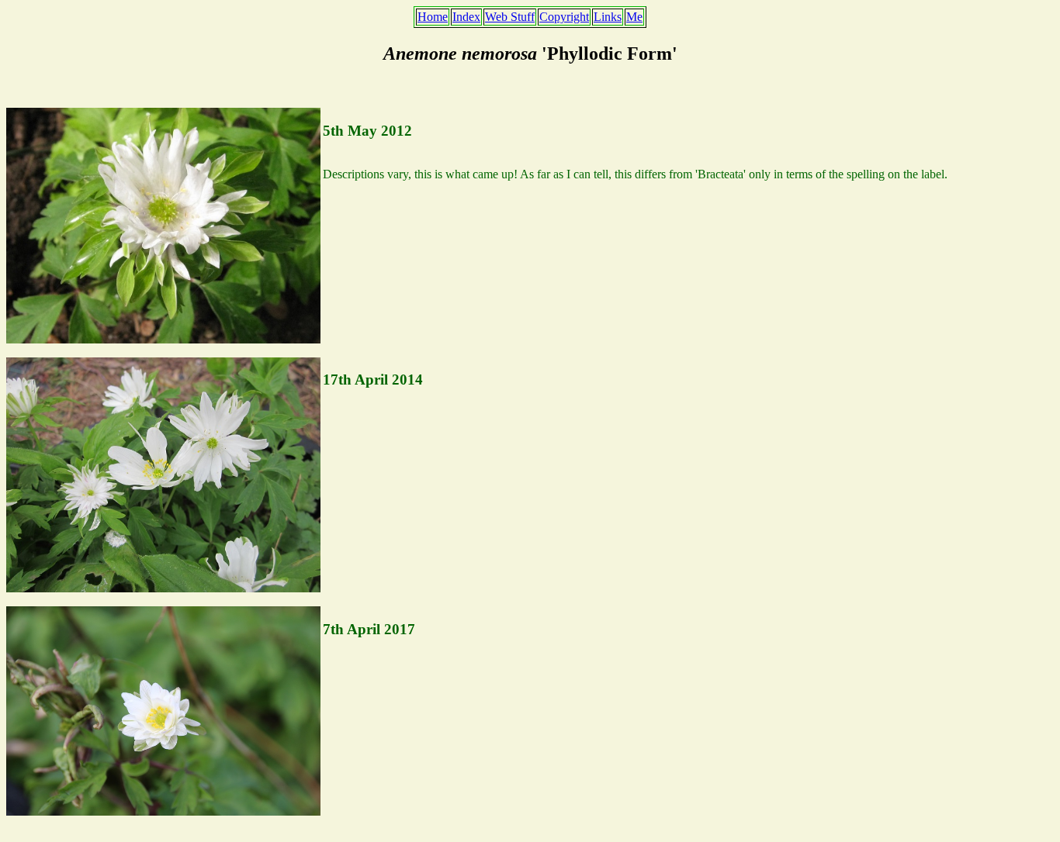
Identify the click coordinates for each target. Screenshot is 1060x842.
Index (466, 16)
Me (634, 16)
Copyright (564, 16)
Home (432, 16)
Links (608, 16)
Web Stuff (510, 16)
